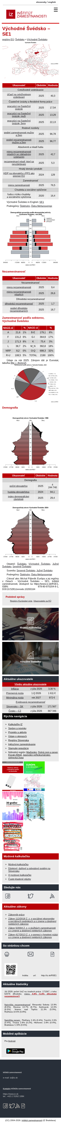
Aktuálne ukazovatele (18, 679)
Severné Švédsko (22, 566)
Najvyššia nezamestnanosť (17, 1004)
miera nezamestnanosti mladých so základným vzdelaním (19, 154)
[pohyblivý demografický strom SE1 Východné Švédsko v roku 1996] (30, 470)
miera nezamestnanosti (19, 287)
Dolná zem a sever (48, 752)
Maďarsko (31, 752)
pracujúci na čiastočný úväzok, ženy (19, 122)
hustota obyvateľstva (18, 492)
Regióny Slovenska (18, 740)
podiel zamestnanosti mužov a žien (19, 134)
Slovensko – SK (14, 706)
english (52, 2)
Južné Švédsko (44, 570)
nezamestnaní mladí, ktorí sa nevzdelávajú (19, 162)
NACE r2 (8, 328)
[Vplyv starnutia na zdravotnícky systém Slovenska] (12, 850)
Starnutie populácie (18, 748)
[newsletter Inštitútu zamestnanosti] (53, 954)
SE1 (41, 202)
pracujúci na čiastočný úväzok (19, 107)
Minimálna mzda (15, 697)
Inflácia (15, 689)
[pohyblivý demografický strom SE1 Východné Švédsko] (30, 560)
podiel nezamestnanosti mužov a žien (18, 141)
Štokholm (25, 206)
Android (11, 1041)
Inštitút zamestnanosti (32, 1120)
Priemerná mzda (15, 693)
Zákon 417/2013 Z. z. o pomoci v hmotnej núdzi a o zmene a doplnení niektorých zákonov (33, 936)
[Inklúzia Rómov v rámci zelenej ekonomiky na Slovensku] (34, 820)
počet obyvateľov (19, 486)
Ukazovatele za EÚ (42, 601)
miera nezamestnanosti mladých (19, 293)
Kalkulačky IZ (15, 724)
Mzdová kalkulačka (18, 864)
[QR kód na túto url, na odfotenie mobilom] (10, 975)
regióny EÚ (8, 39)
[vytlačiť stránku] (7, 954)
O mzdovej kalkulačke (19, 875)
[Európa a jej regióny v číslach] (34, 790)
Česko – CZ (15, 711)
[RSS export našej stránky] (53, 896)
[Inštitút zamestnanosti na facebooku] (8, 896)
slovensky (41, 2)
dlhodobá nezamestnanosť (19, 303)
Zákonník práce (16, 914)
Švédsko (19, 39)
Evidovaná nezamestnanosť (30, 702)
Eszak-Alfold (15, 755)
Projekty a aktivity (17, 732)
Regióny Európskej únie (21, 601)
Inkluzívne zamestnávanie (22, 744)
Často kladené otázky (19, 879)
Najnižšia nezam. (12, 1020)
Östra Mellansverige (41, 206)
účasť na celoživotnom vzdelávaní (19, 95)
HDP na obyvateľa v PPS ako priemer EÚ (18, 174)
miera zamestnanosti (19, 185)
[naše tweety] (30, 896)
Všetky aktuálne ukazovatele (30, 684)
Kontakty (7, 1089)
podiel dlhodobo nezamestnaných (19, 309)
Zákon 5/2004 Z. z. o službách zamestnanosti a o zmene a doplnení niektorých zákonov (32, 929)
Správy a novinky (17, 728)
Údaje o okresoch (17, 736)
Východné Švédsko (37, 39)
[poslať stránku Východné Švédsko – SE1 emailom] (30, 954)
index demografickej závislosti (18, 497)
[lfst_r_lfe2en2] (18, 363)
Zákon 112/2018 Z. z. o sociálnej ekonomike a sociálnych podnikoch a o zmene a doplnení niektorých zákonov (32, 921)
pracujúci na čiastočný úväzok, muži (19, 114)
